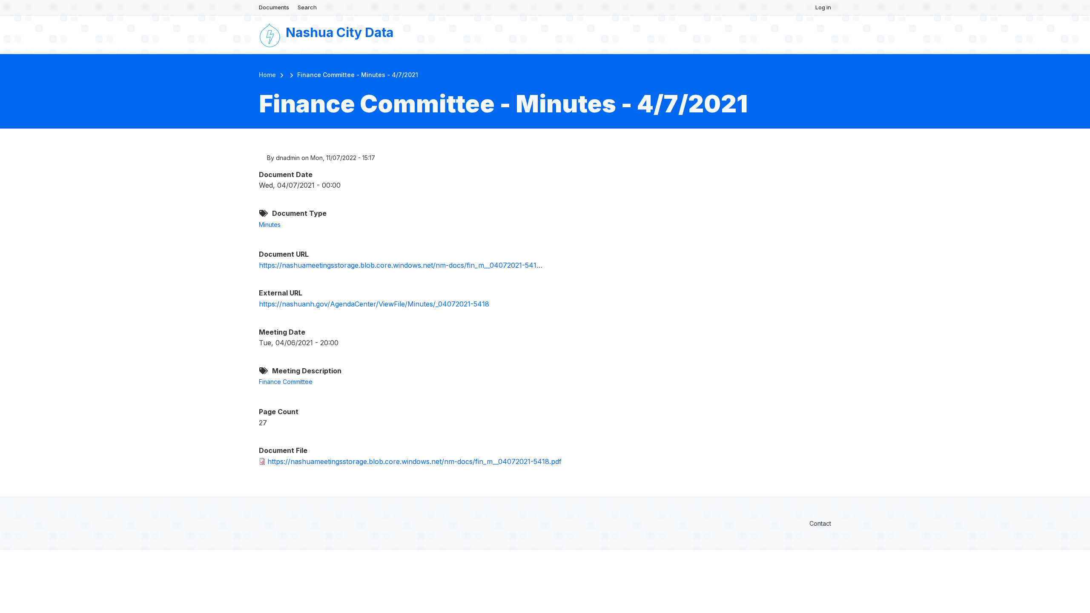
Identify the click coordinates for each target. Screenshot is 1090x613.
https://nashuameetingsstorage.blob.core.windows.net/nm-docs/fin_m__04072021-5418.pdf (414, 461)
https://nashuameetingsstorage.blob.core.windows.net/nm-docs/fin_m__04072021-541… (400, 265)
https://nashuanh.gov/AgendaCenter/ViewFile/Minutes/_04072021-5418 (374, 304)
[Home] (270, 34)
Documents (274, 7)
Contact (820, 523)
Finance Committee (286, 381)
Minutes (270, 224)
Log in (823, 7)
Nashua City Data (339, 32)
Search (307, 7)
